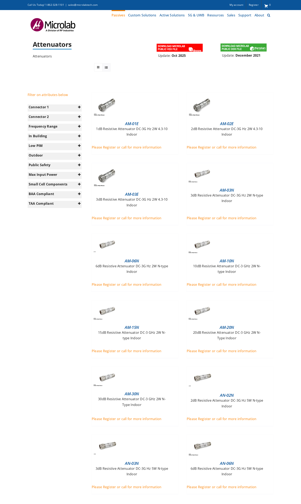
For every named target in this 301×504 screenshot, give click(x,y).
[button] (268, 14)
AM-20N (227, 327)
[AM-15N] (107, 303)
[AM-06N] (107, 236)
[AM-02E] (202, 95)
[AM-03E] (107, 165)
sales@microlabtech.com (83, 5)
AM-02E (227, 123)
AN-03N (132, 463)
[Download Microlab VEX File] (180, 44)
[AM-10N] (202, 236)
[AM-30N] (107, 369)
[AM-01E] (107, 95)
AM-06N (132, 261)
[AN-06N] (202, 437)
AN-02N (227, 395)
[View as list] (106, 67)
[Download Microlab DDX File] (243, 44)
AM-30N (132, 394)
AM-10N (227, 261)
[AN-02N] (202, 369)
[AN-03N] (107, 437)
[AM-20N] (202, 303)
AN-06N (227, 463)
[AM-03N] (202, 165)
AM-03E (132, 194)
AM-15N (132, 327)
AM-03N (227, 190)
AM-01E (132, 123)
